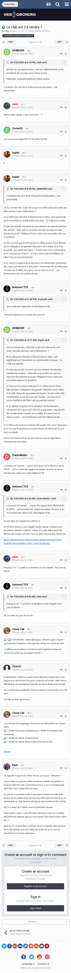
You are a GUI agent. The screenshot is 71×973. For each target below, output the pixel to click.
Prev (10, 42)
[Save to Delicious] (25, 946)
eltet (39, 62)
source (7, 751)
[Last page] (67, 42)
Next (60, 42)
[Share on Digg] (20, 946)
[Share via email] (41, 946)
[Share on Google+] (14, 946)
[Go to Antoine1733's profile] (6, 288)
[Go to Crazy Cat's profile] (6, 630)
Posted (22, 53)
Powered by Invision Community (35, 968)
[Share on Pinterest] (46, 946)
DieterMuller (43, 498)
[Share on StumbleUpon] (36, 946)
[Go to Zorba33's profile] (6, 130)
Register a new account (35, 886)
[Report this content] (61, 53)
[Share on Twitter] (4, 946)
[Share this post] (66, 53)
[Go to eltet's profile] (6, 105)
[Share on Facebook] (9, 946)
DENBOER (42, 188)
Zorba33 (42, 299)
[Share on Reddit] (30, 946)
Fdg (7, 31)
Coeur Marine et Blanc (39, 31)
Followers (32, 921)
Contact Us (43, 964)
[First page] (3, 42)
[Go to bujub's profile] (6, 154)
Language (27, 964)
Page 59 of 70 (35, 42)
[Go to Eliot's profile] (6, 766)
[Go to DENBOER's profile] (6, 52)
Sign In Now (35, 908)
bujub (41, 340)
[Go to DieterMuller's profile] (6, 456)
